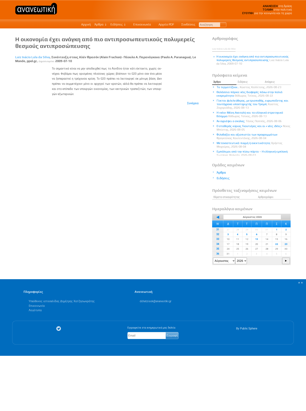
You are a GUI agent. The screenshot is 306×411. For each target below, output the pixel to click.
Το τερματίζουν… (249, 87)
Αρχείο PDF (166, 24)
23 (286, 244)
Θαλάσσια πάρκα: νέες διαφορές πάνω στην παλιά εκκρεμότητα (249, 93)
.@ (155, 301)
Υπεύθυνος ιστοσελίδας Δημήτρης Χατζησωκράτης (62, 301)
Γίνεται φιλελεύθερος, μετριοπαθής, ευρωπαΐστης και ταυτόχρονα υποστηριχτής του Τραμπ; (252, 104)
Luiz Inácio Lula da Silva (32, 57)
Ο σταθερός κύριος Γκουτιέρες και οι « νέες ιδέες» (253, 127)
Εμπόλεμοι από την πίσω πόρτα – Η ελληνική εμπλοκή (252, 153)
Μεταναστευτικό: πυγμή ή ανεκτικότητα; (249, 144)
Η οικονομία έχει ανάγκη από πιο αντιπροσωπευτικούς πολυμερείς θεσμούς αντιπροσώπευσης (252, 60)
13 (256, 239)
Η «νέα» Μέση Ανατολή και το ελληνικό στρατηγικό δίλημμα (250, 114)
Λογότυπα (35, 310)
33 (217, 239)
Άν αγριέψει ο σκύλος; (249, 121)
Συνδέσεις (188, 24)
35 (217, 248)
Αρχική (86, 24)
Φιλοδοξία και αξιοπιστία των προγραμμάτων (247, 136)
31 (217, 229)
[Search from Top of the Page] (223, 24)
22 (276, 244)
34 (217, 244)
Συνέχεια (193, 103)
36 (217, 253)
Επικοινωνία (142, 24)
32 (217, 234)
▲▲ (300, 282)
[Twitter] (59, 328)
